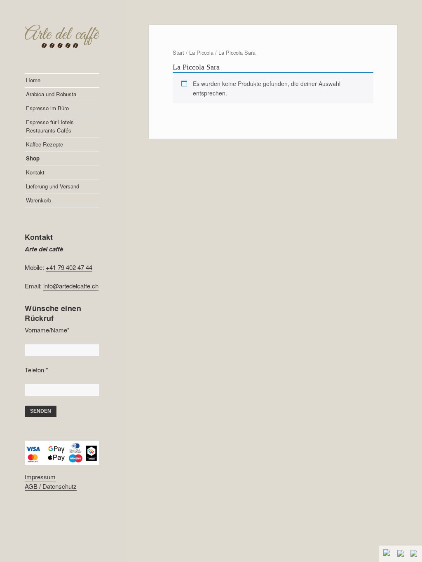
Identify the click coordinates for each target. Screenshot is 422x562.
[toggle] (387, 553)
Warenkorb (38, 200)
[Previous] (401, 554)
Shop (33, 158)
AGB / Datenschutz (51, 486)
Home (33, 80)
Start (178, 52)
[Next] (414, 554)
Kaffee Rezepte (44, 144)
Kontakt (35, 172)
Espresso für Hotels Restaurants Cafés (50, 126)
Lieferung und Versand (52, 186)
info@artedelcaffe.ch (70, 285)
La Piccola (201, 52)
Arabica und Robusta (51, 94)
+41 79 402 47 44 (69, 267)
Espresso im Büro (47, 108)
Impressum (40, 476)
